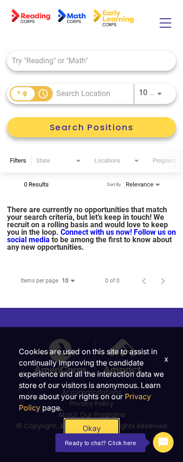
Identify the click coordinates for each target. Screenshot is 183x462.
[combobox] (87, 61)
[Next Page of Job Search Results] (162, 280)
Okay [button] (92, 428)
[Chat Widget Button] (163, 442)
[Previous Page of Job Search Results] (144, 280)
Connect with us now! (97, 232)
